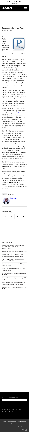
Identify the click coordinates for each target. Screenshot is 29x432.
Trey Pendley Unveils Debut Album (10, 251)
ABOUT (8, 1)
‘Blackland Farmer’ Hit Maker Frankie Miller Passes (13, 268)
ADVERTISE (14, 1)
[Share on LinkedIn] (18, 216)
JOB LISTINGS (15, 3)
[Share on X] (11, 216)
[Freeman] (6, 204)
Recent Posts (11, 194)
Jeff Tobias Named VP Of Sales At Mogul (11, 287)
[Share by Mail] (24, 216)
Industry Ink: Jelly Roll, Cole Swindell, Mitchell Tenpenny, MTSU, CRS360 (12, 255)
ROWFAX (20, 1)
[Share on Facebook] (5, 216)
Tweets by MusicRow (8, 412)
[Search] (20, 8)
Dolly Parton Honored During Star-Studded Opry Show (14, 264)
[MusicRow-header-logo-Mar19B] (12, 8)
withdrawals (16, 113)
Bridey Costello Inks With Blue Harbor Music (12, 273)
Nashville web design (15, 425)
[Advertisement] (14, 302)
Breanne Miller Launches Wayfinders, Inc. (11, 278)
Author (4, 194)
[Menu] (24, 8)
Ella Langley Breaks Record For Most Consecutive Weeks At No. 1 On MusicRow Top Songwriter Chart (13, 246)
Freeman (15, 33)
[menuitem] (9, 1)
